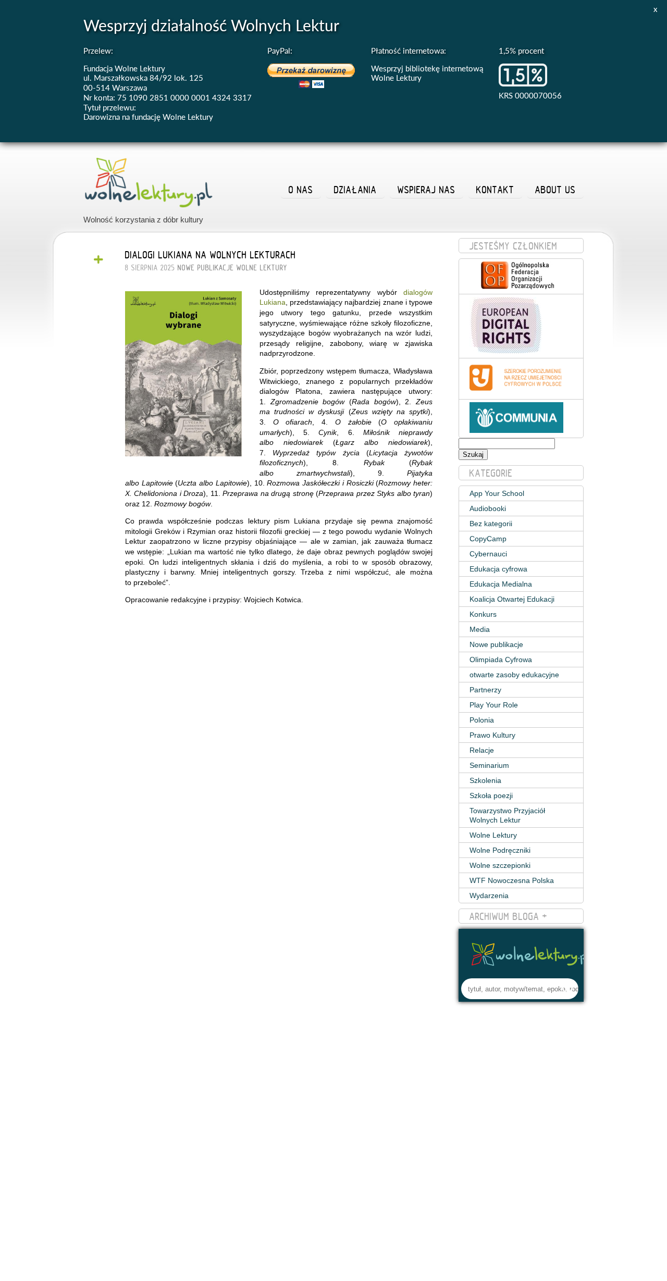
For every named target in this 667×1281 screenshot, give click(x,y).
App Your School (497, 493)
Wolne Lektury (262, 267)
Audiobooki (488, 508)
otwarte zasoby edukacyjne (514, 674)
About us (555, 189)
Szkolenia (485, 780)
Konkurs (483, 614)
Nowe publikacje (206, 267)
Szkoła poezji (491, 795)
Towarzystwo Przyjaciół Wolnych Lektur (507, 815)
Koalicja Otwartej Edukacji (512, 599)
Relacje (482, 750)
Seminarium (489, 765)
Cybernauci (488, 554)
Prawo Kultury (492, 735)
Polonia (482, 720)
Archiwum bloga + (509, 916)
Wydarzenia (489, 895)
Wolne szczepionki (500, 865)
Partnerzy (485, 690)
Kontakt (495, 189)
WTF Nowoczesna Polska (512, 880)
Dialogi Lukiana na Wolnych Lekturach (210, 254)
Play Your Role (494, 705)
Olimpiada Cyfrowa (501, 659)
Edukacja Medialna (501, 584)
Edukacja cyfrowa (498, 569)
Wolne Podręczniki (500, 850)
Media (480, 629)
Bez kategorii (491, 523)
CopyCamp (488, 538)
